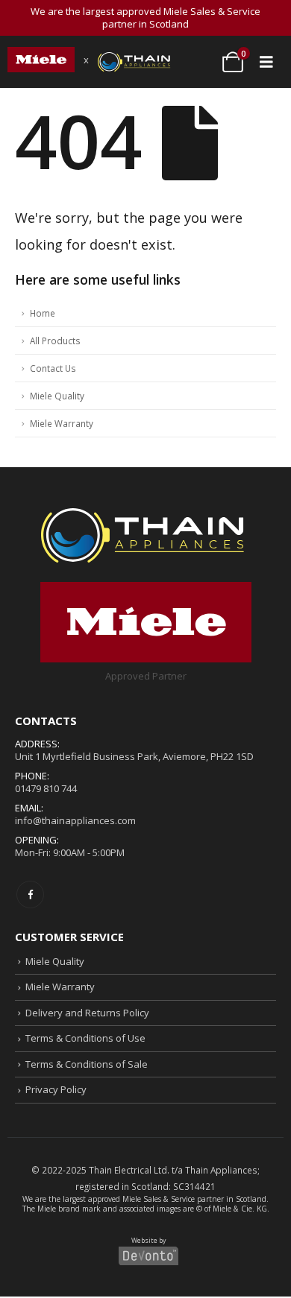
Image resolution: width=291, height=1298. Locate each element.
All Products (55, 340)
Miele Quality (57, 396)
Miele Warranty (61, 423)
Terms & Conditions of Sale (86, 1064)
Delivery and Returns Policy (87, 1012)
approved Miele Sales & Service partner (156, 1199)
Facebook (30, 894)
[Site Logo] (41, 59)
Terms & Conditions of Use (85, 1038)
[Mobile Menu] (266, 62)
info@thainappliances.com (75, 820)
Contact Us (53, 368)
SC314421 (194, 1186)
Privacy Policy (56, 1089)
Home (42, 313)
